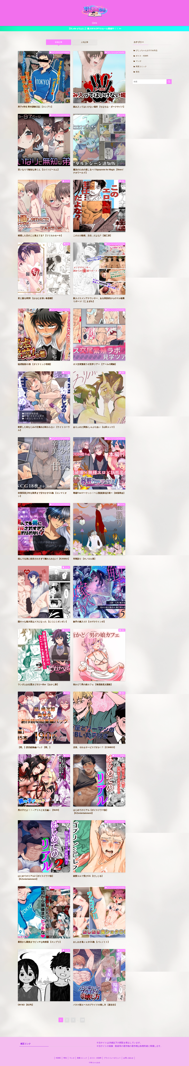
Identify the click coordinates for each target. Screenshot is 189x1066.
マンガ (138, 61)
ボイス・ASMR (142, 56)
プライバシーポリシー (112, 1058)
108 (82, 1020)
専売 (137, 72)
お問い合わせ (128, 1058)
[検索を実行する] (169, 81)
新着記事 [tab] (58, 42)
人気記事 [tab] (84, 42)
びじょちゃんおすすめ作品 (146, 50)
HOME (58, 1058)
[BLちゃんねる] (94, 11)
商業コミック (141, 66)
